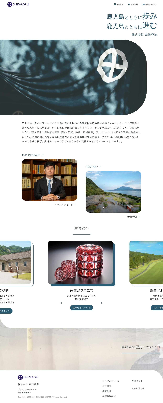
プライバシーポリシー (27, 389)
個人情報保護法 (24, 392)
